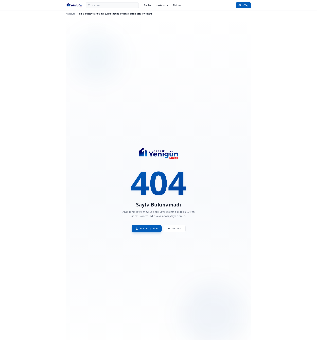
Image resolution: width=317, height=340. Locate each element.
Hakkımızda (162, 5)
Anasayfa (70, 13)
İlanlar (147, 5)
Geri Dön (176, 228)
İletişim (177, 5)
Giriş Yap (243, 5)
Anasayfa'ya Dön (149, 228)
